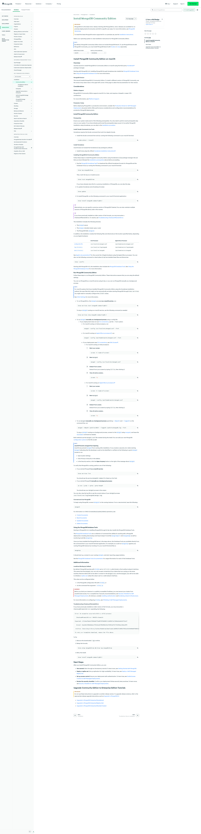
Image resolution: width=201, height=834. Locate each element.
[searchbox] (166, 9)
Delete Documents (82, 523)
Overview (16, 19)
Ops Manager (17, 62)
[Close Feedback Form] (162, 19)
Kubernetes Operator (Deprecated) (22, 67)
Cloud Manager (18, 70)
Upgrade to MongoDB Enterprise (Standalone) (90, 700)
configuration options (80, 439)
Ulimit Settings (81, 297)
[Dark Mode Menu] (197, 10)
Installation (92, 14)
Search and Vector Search (20, 118)
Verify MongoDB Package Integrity (22, 96)
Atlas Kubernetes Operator (20, 51)
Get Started (193, 4)
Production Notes (18, 123)
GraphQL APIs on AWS (19, 151)
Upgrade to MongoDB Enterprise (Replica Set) (90, 703)
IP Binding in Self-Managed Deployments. (115, 600)
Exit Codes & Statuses (19, 126)
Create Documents (82, 515)
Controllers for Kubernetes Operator (23, 65)
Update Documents (82, 520)
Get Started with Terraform (20, 142)
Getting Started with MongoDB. (127, 668)
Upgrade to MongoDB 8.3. (111, 696)
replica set (84, 576)
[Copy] (137, 140)
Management (84, 14)
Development (5, 23)
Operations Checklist (19, 121)
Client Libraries (6, 31)
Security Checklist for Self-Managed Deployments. (94, 683)
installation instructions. (126, 34)
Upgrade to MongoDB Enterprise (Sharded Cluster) (91, 706)
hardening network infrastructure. (128, 596)
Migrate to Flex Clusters (19, 153)
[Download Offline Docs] (30, 831)
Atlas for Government (19, 54)
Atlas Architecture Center (5, 40)
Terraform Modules (18, 144)
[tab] (16, 10)
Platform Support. (94, 99)
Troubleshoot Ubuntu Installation (23, 85)
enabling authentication (109, 596)
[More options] (135, 19)
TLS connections (104, 322)
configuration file (78, 244)
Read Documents (82, 518)
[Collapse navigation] (33, 831)
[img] (145, 34)
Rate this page (147, 30)
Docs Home (76, 14)
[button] (168, 3)
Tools (3, 35)
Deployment (5, 19)
